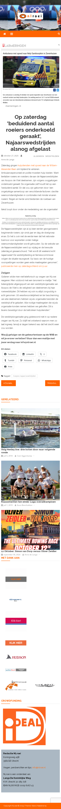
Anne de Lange (7, 159)
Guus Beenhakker (24, 505)
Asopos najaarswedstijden (24, 376)
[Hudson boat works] (15, 656)
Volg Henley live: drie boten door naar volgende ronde (28, 451)
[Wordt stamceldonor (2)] (16, 621)
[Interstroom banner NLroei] (15, 686)
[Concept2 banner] (15, 600)
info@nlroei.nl (39, 767)
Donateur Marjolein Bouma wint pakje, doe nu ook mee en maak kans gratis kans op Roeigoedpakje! (10, 383)
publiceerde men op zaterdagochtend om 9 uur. (24, 266)
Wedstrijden (52, 156)
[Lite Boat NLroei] (45, 685)
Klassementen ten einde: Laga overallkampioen (28, 501)
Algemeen (38, 156)
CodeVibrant (52, 806)
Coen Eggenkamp (24, 456)
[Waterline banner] (15, 670)
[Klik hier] (16, 578)
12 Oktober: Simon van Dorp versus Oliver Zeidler (29, 551)
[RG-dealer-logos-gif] (15, 642)
